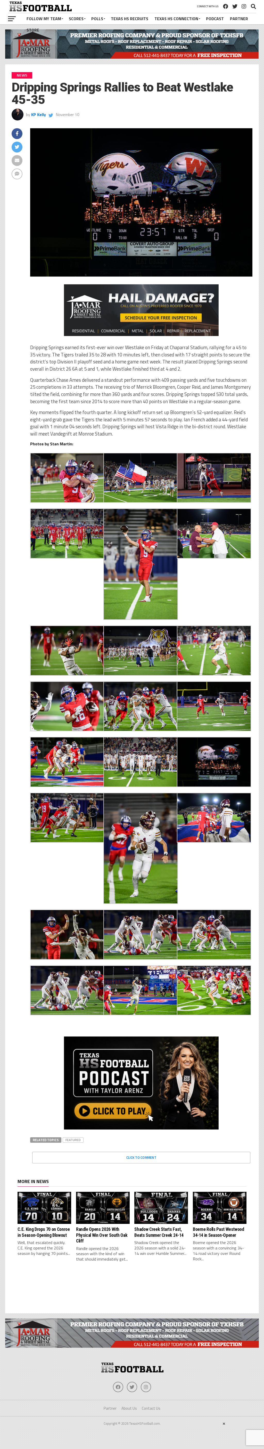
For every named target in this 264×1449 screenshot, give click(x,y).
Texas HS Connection (176, 19)
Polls (97, 19)
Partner (239, 19)
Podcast (215, 19)
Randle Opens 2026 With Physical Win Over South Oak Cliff (102, 1235)
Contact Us (151, 1408)
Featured (73, 1139)
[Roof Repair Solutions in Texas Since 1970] (132, 57)
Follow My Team (44, 19)
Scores (76, 19)
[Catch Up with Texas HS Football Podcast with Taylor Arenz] (141, 1083)
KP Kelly (38, 114)
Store (33, 30)
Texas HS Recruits (129, 19)
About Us (129, 1408)
